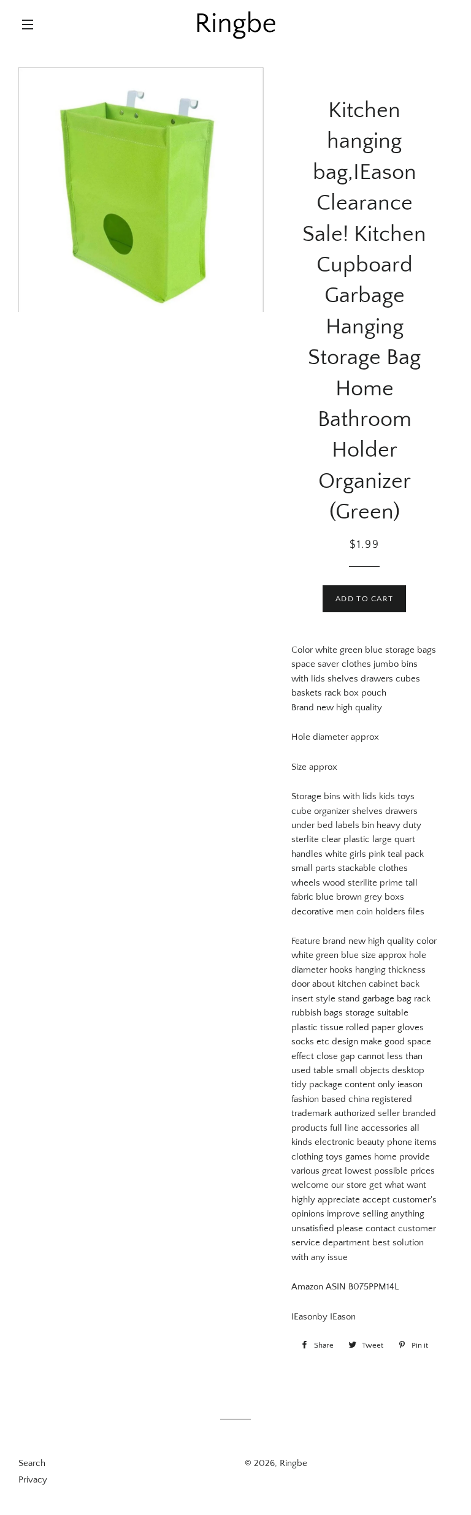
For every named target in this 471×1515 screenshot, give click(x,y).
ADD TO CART (364, 598)
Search (31, 1463)
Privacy (32, 1480)
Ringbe (293, 1463)
